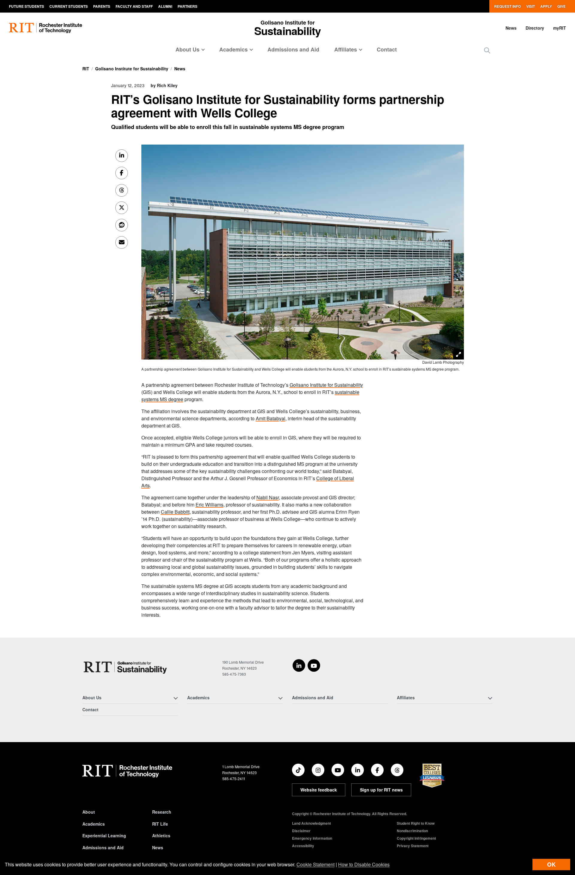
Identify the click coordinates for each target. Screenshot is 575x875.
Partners (187, 6)
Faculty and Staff (134, 6)
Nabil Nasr (267, 497)
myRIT (559, 28)
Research (161, 812)
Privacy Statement (413, 845)
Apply (546, 6)
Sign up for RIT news (381, 790)
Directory (535, 28)
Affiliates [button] (345, 49)
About (88, 812)
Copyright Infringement (416, 838)
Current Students (68, 6)
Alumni (165, 6)
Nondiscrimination (412, 830)
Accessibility (303, 845)
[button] (487, 50)
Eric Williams (209, 504)
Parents (101, 6)
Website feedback (318, 790)
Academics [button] (233, 49)
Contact (387, 49)
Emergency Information (312, 838)
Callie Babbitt (175, 511)
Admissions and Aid (293, 49)
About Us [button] (187, 49)
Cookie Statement (315, 864)
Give (561, 6)
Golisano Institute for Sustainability (131, 69)
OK (551, 864)
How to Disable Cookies (364, 864)
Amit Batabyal (270, 418)
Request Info (507, 6)
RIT (85, 69)
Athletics (161, 835)
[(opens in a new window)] (299, 665)
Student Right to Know (416, 823)
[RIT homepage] (45, 28)
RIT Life (160, 824)
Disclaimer (301, 830)
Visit (530, 6)
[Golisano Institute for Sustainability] (126, 667)
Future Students (26, 6)
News (511, 28)
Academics (93, 824)
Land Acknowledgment (311, 823)
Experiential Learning (104, 835)
